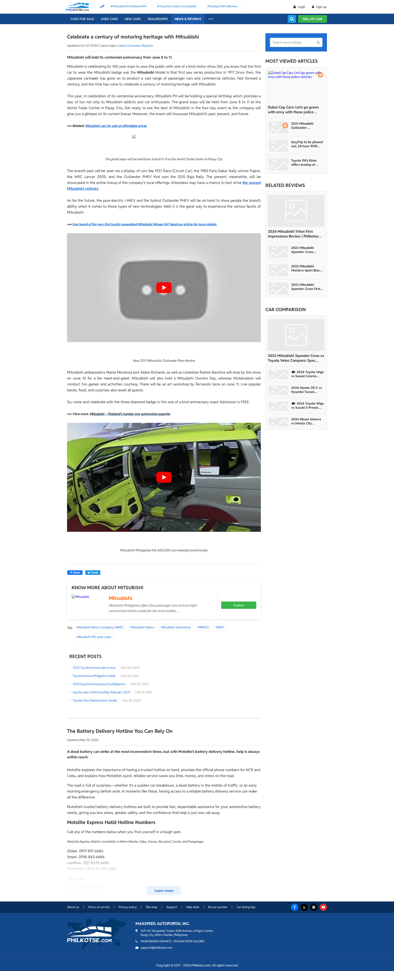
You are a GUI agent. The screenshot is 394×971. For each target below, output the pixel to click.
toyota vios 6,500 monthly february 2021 (101, 692)
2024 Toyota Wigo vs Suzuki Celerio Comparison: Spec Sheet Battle (307, 374)
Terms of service (99, 907)
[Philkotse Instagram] (313, 907)
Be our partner (218, 907)
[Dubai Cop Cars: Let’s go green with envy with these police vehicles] (296, 87)
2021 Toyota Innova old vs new (94, 668)
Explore (238, 605)
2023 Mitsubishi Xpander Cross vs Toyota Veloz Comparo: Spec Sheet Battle (296, 358)
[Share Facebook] (75, 572)
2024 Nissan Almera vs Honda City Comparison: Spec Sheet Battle (306, 421)
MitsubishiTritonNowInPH (129, 6)
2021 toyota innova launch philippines (99, 684)
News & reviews (188, 19)
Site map (151, 907)
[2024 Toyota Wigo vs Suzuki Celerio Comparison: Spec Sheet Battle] (278, 374)
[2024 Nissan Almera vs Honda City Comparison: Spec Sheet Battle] (278, 421)
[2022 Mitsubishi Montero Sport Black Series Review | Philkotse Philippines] (278, 270)
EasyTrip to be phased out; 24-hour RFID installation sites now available (307, 144)
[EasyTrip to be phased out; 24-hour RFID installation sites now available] (278, 146)
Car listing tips (246, 907)
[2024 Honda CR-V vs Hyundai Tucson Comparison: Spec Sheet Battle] (278, 390)
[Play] (164, 287)
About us (73, 907)
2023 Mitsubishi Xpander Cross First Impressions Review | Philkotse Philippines (306, 287)
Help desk (192, 907)
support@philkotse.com (156, 948)
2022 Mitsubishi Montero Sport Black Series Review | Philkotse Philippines (306, 268)
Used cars (109, 19)
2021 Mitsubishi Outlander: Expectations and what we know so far (306, 125)
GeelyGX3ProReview (223, 6)
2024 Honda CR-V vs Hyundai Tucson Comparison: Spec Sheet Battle (306, 390)
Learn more (164, 890)
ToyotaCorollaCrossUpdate (178, 6)
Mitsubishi (120, 598)
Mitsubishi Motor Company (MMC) (100, 627)
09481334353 (149, 941)
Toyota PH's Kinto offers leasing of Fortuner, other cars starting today (306, 162)
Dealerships (158, 19)
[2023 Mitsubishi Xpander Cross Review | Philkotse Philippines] (278, 252)
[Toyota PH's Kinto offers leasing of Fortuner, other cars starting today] (278, 164)
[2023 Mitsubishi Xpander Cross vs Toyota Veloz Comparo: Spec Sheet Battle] (296, 335)
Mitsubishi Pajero (142, 627)
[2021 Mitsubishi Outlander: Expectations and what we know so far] (278, 127)
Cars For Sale (82, 19)
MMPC (220, 627)
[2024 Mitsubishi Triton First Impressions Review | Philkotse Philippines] (296, 211)
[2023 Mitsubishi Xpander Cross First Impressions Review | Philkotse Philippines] (278, 288)
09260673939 (183, 941)
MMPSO (203, 627)
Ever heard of (82, 224)
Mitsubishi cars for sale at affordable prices (116, 126)
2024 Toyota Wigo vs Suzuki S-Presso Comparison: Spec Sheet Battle (307, 405)
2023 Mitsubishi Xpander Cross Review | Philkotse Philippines (304, 250)
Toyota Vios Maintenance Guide (95, 700)
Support (171, 907)
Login (301, 7)
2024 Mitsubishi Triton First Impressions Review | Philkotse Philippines (293, 234)
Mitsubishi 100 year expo (94, 637)
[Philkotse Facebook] (294, 907)
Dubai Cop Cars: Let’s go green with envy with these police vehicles (293, 109)
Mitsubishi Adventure (176, 627)
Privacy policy (128, 907)
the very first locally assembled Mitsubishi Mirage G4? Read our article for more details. (154, 224)
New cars (133, 19)
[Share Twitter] (92, 572)
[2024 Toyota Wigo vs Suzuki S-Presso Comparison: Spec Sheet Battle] (278, 406)
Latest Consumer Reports (135, 46)
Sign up (321, 7)
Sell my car (312, 19)
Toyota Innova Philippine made (94, 676)
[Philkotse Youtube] (323, 907)
